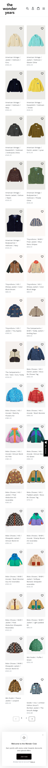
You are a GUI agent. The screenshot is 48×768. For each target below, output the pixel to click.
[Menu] (43, 8)
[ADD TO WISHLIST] (20, 28)
